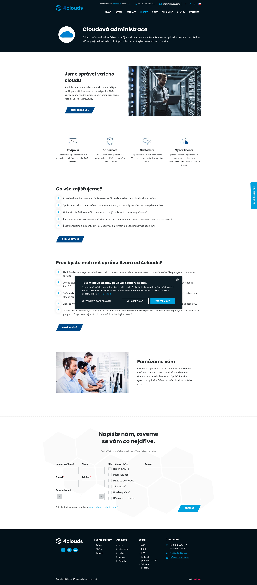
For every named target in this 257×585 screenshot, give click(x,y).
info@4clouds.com (179, 557)
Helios (121, 553)
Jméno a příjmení (65, 464)
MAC (129, 3)
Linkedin (194, 4)
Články (181, 12)
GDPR (143, 549)
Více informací (104, 293)
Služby (144, 12)
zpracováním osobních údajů (103, 507)
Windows (116, 3)
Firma (85, 464)
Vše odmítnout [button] (135, 301)
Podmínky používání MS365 (149, 558)
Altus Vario (123, 549)
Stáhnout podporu (145, 566)
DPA (143, 553)
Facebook (186, 4)
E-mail (60, 477)
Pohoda (122, 561)
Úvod (108, 12)
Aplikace (131, 12)
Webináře (167, 12)
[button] (101, 496)
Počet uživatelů (63, 490)
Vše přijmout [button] (163, 301)
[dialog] (128, 292)
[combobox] (177, 279)
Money (122, 556)
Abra (121, 545)
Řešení (119, 12)
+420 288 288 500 (178, 552)
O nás (155, 12)
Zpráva (148, 464)
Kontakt (194, 12)
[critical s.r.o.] (197, 579)
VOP (143, 545)
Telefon (86, 477)
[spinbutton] (80, 496)
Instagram (190, 4)
